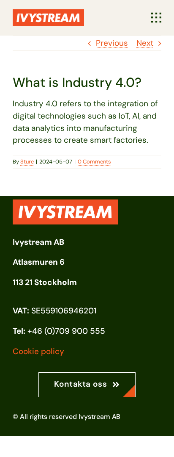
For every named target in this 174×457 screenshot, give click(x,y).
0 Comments (94, 161)
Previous (112, 43)
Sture (27, 161)
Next (144, 43)
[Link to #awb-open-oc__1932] (156, 18)
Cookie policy (38, 351)
